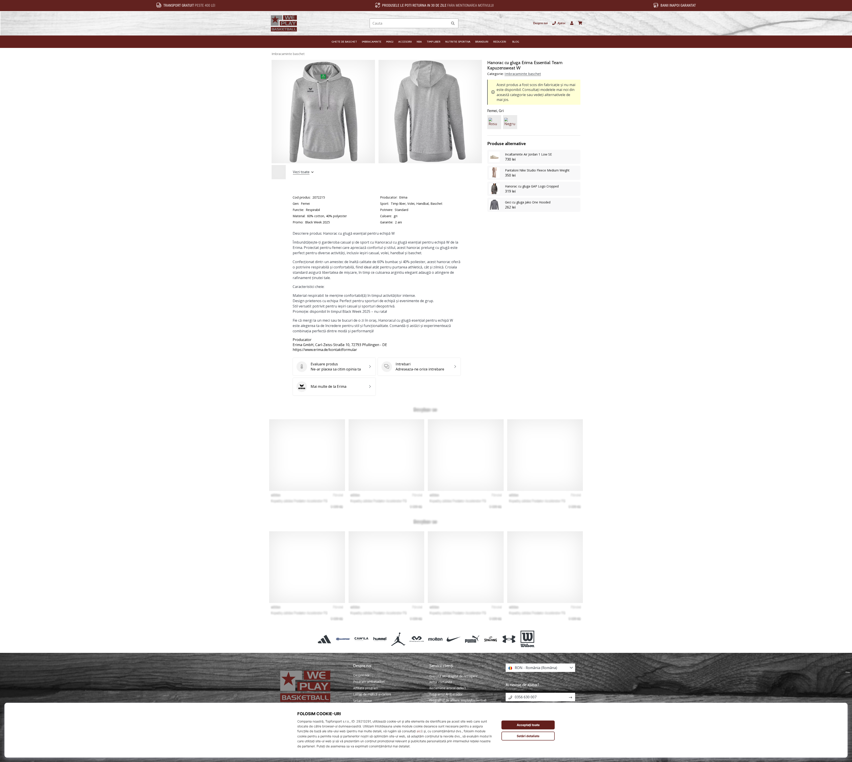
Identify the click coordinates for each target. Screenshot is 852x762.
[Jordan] (398, 639)
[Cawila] (361, 639)
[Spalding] (490, 639)
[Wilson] (527, 639)
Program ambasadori (369, 681)
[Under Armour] (509, 639)
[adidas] (324, 639)
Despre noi (540, 23)
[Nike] (453, 639)
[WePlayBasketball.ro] (312, 686)
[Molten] (435, 639)
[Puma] (472, 639)
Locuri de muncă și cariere (372, 694)
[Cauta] (453, 23)
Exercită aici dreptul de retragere (453, 676)
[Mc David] (417, 639)
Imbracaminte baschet (288, 54)
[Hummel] (380, 639)
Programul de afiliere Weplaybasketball (457, 700)
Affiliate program (365, 688)
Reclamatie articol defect (447, 688)
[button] (444, 23)
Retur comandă (440, 682)
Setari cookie (362, 700)
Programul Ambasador (446, 694)
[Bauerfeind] (343, 639)
